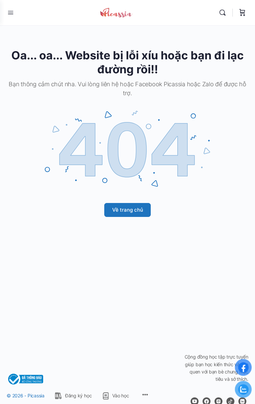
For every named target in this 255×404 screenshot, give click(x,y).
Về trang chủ (127, 210)
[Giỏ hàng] (242, 12)
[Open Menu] (11, 12)
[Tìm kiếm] (224, 12)
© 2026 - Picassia (25, 395)
